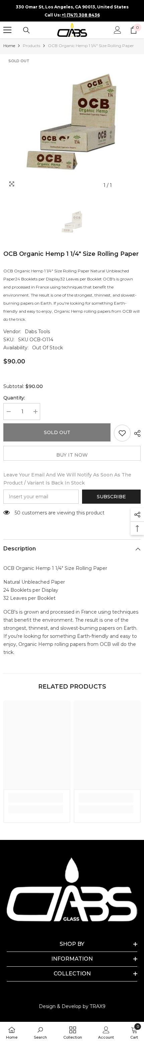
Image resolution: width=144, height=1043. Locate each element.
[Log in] (117, 30)
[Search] (26, 30)
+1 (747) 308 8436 (81, 14)
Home (9, 45)
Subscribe (111, 497)
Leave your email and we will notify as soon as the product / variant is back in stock (67, 479)
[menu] (7, 30)
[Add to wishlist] (122, 433)
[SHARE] (136, 433)
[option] (72, 123)
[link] (35, 798)
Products (31, 45)
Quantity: (14, 398)
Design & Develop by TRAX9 (72, 1006)
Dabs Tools (37, 332)
